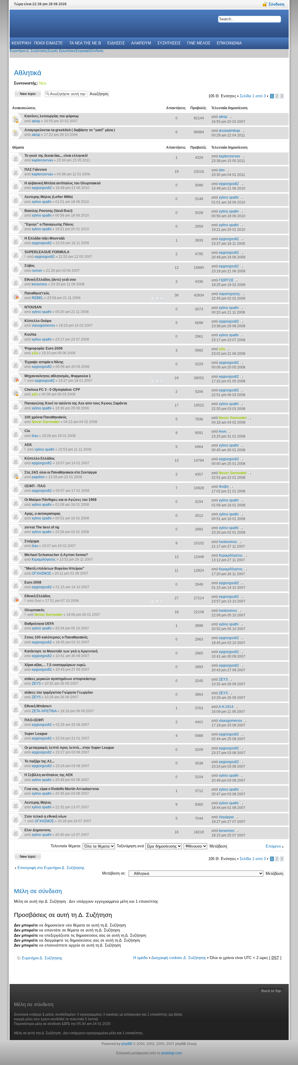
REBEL (37, 298)
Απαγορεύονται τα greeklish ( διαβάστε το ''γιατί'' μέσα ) (69, 130)
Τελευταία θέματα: (67, 846)
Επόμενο (273, 846)
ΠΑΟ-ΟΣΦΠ (34, 720)
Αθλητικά (27, 73)
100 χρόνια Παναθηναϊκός (45, 417)
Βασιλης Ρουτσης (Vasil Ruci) (48, 211)
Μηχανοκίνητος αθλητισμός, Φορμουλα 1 (57, 376)
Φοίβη (224, 487)
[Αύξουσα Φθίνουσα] (206, 846)
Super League (35, 734)
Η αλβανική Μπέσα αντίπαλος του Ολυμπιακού (62, 183)
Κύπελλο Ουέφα (37, 321)
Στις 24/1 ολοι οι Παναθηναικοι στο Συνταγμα (60, 472)
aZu (35, 353)
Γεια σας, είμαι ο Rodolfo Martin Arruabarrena (61, 789)
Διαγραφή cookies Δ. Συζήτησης (178, 958)
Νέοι (42, 83)
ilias (35, 436)
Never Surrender (46, 422)
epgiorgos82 (42, 188)
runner (37, 271)
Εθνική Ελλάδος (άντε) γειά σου (50, 280)
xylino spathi (42, 202)
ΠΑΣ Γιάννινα (35, 170)
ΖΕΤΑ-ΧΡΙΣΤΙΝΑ (44, 711)
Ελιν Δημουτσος (37, 830)
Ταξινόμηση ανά (131, 846)
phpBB (126, 1044)
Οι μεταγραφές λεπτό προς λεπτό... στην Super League (69, 748)
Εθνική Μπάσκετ (38, 706)
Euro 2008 (32, 582)
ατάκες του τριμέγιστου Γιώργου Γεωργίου (58, 692)
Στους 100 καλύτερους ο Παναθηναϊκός (56, 637)
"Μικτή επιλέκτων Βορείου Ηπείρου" (54, 568)
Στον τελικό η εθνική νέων (45, 816)
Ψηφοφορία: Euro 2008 (43, 348)
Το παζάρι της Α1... (39, 761)
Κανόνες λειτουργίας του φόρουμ (51, 116)
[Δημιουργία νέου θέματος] (28, 93)
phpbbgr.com (171, 1053)
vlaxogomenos (43, 325)
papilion (38, 477)
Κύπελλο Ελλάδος (39, 458)
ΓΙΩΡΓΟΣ (226, 280)
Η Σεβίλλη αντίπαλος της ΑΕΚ (48, 775)
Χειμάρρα (226, 817)
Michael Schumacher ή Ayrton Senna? (56, 555)
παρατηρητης (229, 294)
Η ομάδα (140, 958)
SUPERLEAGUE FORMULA (47, 252)
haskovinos (228, 542)
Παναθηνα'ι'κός (36, 293)
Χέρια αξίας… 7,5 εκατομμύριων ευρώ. (55, 665)
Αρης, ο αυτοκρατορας (42, 514)
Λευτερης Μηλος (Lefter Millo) (48, 197)
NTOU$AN (33, 307)
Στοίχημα (31, 541)
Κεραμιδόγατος (44, 559)
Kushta (30, 334)
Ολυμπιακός (34, 610)
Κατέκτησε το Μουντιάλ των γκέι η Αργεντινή (60, 651)
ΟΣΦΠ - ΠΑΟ (34, 486)
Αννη (222, 431)
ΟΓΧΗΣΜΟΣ (41, 573)
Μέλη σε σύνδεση (38, 891)
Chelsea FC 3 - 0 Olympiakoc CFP (52, 390)
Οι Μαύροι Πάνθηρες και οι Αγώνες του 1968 (60, 500)
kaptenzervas (42, 160)
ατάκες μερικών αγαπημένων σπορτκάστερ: (60, 679)
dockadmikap (229, 131)
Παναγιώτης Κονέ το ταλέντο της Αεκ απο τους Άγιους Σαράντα (75, 403)
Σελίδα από (253, 96)
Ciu (27, 431)
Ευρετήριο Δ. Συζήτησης (42, 958)
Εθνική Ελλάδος (37, 596)
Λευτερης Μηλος (37, 802)
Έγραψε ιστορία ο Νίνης (43, 362)
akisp (36, 121)
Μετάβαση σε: (114, 873)
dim (222, 170)
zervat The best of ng (41, 527)
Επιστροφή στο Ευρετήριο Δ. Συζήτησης (50, 868)
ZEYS (36, 683)
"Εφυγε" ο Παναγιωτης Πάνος (49, 224)
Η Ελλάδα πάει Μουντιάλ (44, 238)
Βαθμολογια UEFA (39, 624)
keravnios (39, 284)
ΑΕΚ (28, 445)
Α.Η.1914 (226, 707)
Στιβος (29, 266)
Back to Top (271, 991)
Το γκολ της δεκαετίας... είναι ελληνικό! (56, 156)
